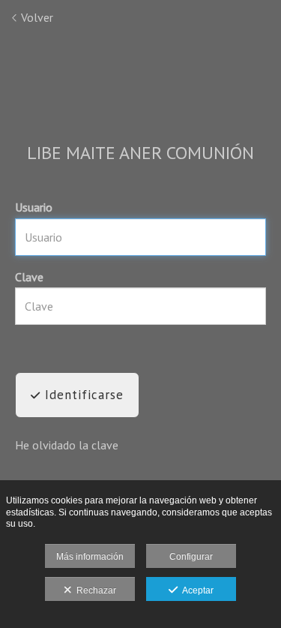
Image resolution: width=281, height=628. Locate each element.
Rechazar (94, 590)
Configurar (191, 556)
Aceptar (196, 590)
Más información (90, 556)
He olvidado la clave (66, 444)
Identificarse (82, 394)
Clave (29, 276)
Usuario (33, 207)
